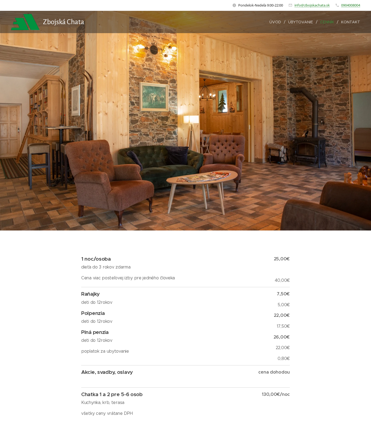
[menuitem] (276, 22)
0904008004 (350, 5)
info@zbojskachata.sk (312, 5)
